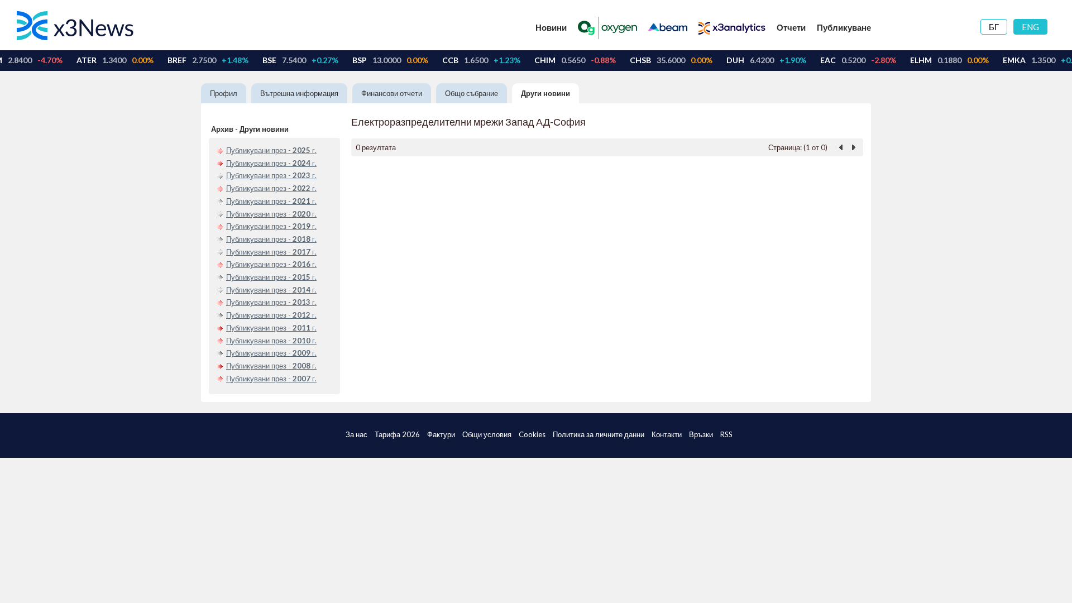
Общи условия (486, 434)
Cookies (532, 434)
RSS (726, 434)
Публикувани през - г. (271, 150)
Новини (551, 27)
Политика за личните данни (598, 434)
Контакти (667, 434)
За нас (356, 434)
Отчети (791, 27)
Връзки (701, 434)
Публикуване (844, 27)
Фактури (441, 434)
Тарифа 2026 (397, 434)
